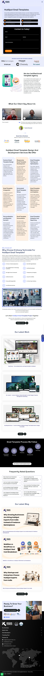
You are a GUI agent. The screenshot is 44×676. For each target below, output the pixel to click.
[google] (6, 141)
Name (6, 31)
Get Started (8, 50)
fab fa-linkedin (5, 674)
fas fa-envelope (9, 639)
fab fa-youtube (10, 673)
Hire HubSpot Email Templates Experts (22, 463)
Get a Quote (42, 338)
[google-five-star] (16, 624)
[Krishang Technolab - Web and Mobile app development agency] (5, 3)
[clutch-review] (21, 624)
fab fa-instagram (7, 673)
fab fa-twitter (4, 674)
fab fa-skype (7, 643)
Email (6, 37)
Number (24, 37)
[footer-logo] (7, 624)
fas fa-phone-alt (8, 641)
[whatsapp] (2, 674)
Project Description (9, 42)
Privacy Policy (30, 671)
